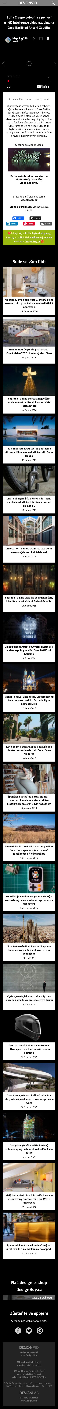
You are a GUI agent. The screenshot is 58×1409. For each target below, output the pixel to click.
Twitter (29, 1330)
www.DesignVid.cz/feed (34, 1371)
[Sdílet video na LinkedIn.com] (12, 222)
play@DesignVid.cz (32, 1365)
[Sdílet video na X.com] (35, 217)
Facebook (18, 1330)
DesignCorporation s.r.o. (16, 1383)
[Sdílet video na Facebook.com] (18, 217)
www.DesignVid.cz (29, 1355)
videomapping (29, 200)
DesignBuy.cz (32, 241)
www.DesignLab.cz (29, 1400)
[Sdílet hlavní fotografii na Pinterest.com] (29, 222)
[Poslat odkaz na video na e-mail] (46, 222)
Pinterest (40, 1330)
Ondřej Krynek (43, 99)
